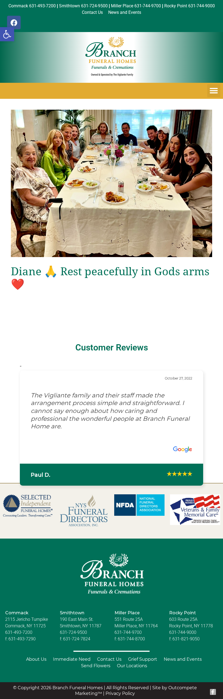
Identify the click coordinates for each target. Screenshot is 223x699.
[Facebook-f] (213, 676)
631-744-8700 (131, 623)
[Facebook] (14, 22)
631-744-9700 (128, 616)
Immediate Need (72, 643)
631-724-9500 (73, 616)
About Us (36, 643)
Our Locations (132, 650)
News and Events (183, 643)
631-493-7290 (22, 623)
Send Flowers (95, 650)
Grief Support (142, 643)
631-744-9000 (182, 616)
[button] (7, 34)
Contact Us (109, 643)
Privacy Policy (120, 678)
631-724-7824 (76, 623)
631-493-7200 (18, 616)
